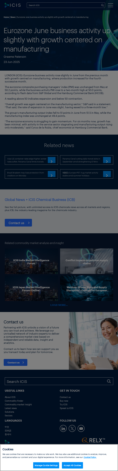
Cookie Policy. (90, 457)
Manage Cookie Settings (46, 465)
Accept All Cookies (72, 465)
